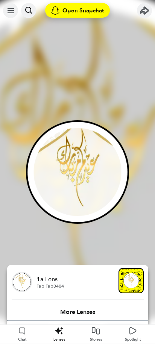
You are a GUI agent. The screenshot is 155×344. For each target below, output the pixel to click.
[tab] (77, 312)
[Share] (144, 10)
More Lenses (77, 312)
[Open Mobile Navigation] (10, 10)
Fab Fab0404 (50, 286)
